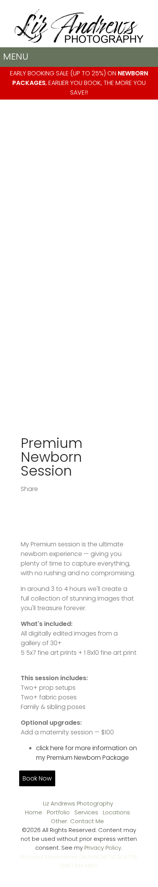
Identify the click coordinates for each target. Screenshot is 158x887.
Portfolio (58, 812)
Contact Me (87, 821)
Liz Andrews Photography (78, 803)
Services (86, 812)
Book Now (37, 778)
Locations (116, 812)
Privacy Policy (102, 848)
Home (33, 812)
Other (59, 821)
